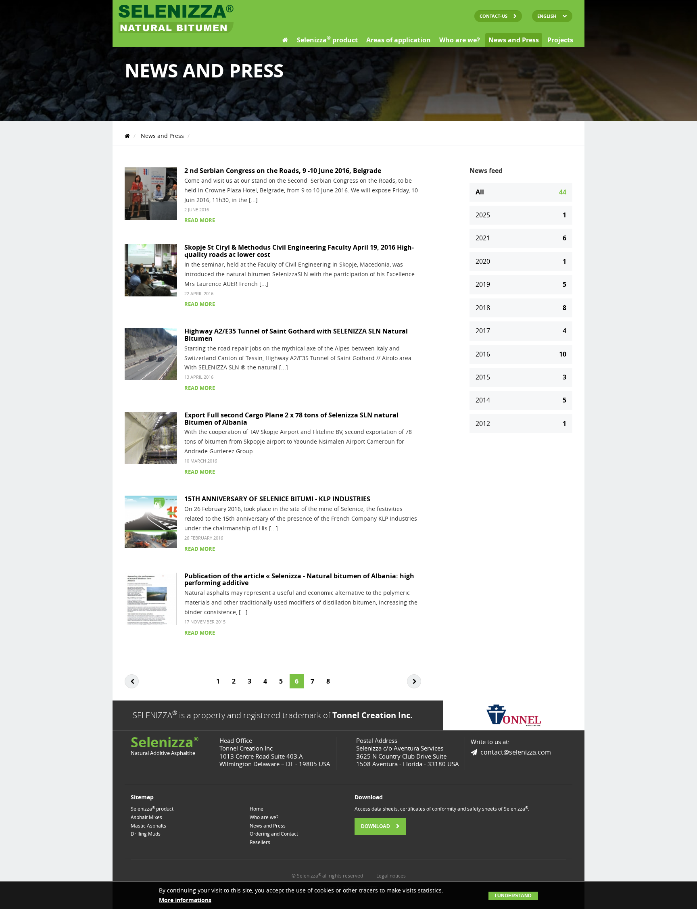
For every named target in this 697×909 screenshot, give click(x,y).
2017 (521, 330)
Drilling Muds (146, 833)
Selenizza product (327, 39)
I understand (513, 896)
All (521, 192)
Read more (199, 220)
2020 (521, 261)
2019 (521, 284)
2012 (521, 423)
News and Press (513, 39)
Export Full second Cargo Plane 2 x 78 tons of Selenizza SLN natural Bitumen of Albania (291, 419)
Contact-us (494, 16)
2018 (521, 307)
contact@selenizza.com (515, 752)
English (546, 16)
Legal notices (391, 875)
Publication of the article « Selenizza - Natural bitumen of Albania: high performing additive (299, 579)
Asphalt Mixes (146, 817)
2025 (521, 215)
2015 (521, 377)
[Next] (414, 681)
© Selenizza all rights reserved (327, 875)
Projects (560, 39)
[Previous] (132, 681)
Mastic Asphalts (148, 825)
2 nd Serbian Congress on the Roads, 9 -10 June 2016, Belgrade (282, 170)
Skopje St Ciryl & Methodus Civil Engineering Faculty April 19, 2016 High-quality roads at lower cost (299, 251)
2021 (521, 238)
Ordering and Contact (274, 833)
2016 (521, 354)
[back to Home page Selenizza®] (176, 19)
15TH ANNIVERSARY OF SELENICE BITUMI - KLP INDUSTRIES (277, 498)
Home (256, 808)
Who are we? (459, 39)
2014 (521, 400)
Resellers (260, 842)
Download (376, 826)
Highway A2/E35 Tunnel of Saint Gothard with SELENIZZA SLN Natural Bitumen (296, 335)
